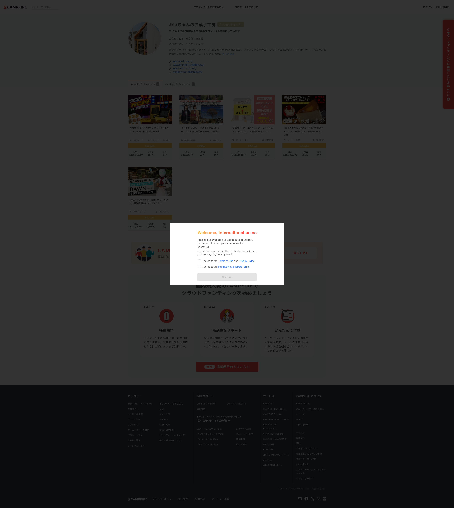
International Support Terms (234, 266)
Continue (227, 277)
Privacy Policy (246, 261)
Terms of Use (225, 261)
